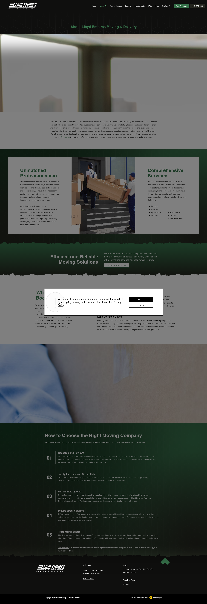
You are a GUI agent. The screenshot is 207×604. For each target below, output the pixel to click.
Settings (141, 305)
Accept (140, 299)
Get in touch (63, 547)
